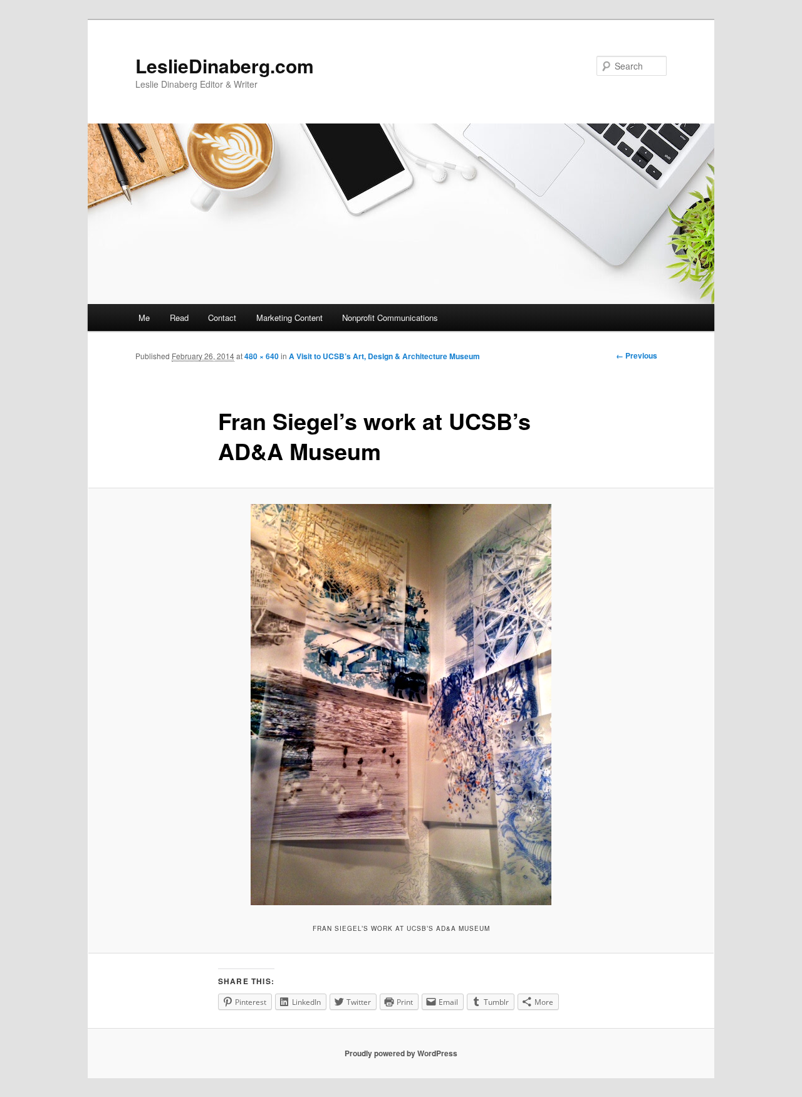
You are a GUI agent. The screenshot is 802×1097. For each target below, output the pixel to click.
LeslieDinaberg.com (224, 65)
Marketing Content (289, 317)
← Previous (636, 355)
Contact (222, 317)
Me (144, 317)
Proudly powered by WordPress (401, 1053)
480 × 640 (261, 356)
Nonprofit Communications (390, 317)
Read (179, 317)
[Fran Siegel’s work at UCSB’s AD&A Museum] (401, 704)
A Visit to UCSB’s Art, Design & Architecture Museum (384, 356)
